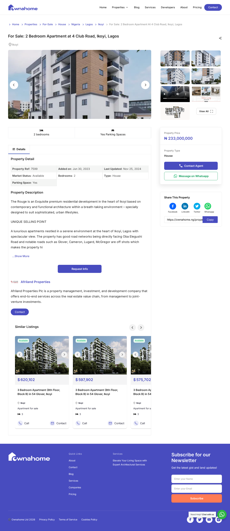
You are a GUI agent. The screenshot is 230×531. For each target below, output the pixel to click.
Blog (136, 7)
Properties (118, 7)
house (62, 24)
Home (103, 7)
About (184, 7)
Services (150, 7)
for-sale (48, 24)
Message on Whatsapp (194, 176)
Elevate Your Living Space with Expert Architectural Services (130, 462)
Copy (210, 219)
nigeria (75, 24)
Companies (75, 487)
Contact (213, 7)
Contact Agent (193, 165)
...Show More (20, 256)
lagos (89, 24)
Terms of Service (68, 519)
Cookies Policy (89, 519)
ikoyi (101, 24)
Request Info (80, 269)
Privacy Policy (47, 519)
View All (204, 111)
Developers (168, 7)
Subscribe (196, 498)
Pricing (197, 7)
